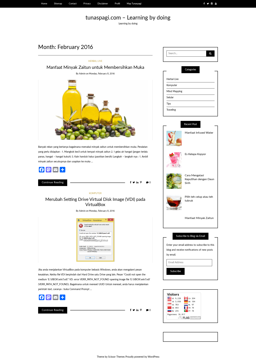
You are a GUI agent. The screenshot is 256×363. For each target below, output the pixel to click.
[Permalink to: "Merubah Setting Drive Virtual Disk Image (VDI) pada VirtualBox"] (95, 240)
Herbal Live (95, 61)
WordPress (153, 357)
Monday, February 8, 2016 (102, 74)
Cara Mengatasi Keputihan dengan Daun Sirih (199, 179)
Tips (168, 104)
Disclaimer (103, 3)
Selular (170, 97)
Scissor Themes (116, 357)
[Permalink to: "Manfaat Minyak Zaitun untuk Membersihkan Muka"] (95, 110)
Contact (73, 3)
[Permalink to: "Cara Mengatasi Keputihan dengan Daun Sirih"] (174, 181)
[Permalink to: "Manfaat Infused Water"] (174, 138)
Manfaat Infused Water (199, 132)
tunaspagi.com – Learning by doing (128, 18)
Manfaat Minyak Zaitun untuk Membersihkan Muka (95, 67)
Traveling (171, 110)
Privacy (87, 3)
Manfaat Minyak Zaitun (199, 218)
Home (44, 3)
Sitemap (58, 3)
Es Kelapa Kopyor (195, 154)
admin (82, 74)
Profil (117, 3)
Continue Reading (53, 182)
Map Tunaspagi (134, 3)
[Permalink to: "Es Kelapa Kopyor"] (174, 160)
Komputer (95, 193)
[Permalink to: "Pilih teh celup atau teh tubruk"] (174, 202)
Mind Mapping (174, 91)
